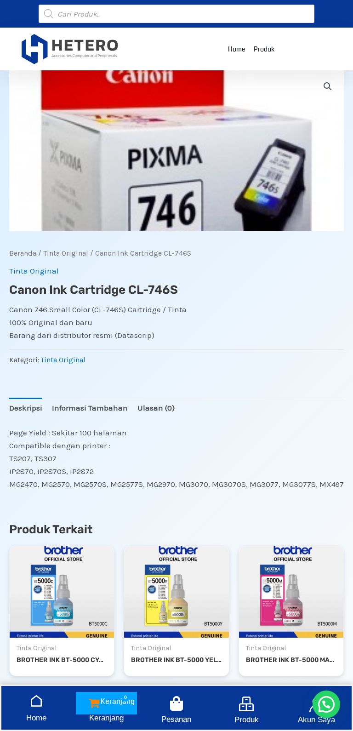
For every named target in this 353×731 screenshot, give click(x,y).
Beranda (22, 253)
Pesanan (176, 719)
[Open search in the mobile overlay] (176, 14)
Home (236, 49)
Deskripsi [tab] (25, 407)
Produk (264, 49)
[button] (327, 86)
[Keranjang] (106, 703)
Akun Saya (316, 719)
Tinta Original (65, 253)
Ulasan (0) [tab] (156, 407)
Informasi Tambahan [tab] (90, 407)
